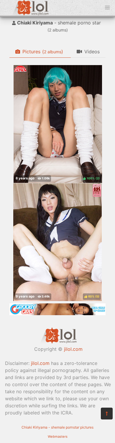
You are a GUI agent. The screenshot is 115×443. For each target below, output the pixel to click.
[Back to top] (107, 413)
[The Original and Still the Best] (57, 313)
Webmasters (58, 436)
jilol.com (73, 349)
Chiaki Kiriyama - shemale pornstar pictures (57, 427)
